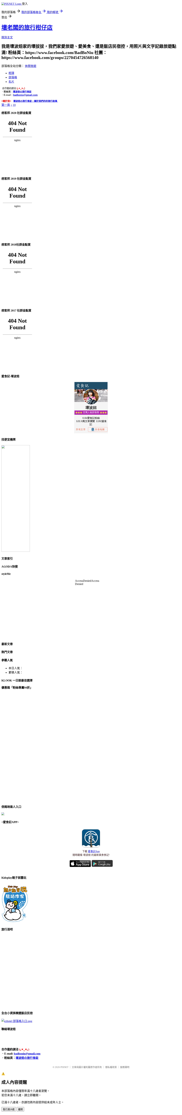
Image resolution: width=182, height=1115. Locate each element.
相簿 (11, 73)
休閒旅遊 (30, 66)
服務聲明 (124, 1067)
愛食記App (94, 851)
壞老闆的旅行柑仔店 (27, 27)
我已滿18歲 (9, 1109)
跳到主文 (7, 37)
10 (14, 104)
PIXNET (64, 1067)
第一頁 (5, 104)
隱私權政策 (111, 1067)
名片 (11, 81)
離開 (20, 1109)
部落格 (13, 77)
